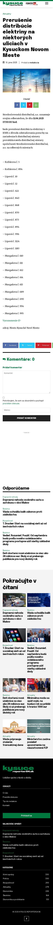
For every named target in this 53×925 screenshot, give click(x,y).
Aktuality (7, 14)
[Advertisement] (26, 460)
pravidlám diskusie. (11, 403)
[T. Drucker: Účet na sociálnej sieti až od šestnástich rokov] (14, 635)
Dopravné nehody (10, 497)
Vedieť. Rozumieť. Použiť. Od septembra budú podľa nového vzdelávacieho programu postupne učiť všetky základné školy (36, 660)
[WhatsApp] (36, 105)
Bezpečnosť (8, 521)
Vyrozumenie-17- (12, 320)
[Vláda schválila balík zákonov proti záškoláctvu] (38, 600)
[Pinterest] (29, 105)
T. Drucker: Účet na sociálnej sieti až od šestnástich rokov (14, 651)
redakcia (34, 62)
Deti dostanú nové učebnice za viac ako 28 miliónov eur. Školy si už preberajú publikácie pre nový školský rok (25, 556)
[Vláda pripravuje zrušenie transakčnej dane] (14, 726)
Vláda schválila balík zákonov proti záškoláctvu (38, 616)
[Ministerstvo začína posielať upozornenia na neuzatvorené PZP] (38, 726)
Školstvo (6, 509)
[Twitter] (23, 105)
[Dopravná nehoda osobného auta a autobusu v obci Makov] (14, 600)
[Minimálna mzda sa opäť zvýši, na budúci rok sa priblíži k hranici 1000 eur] (38, 685)
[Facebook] (17, 105)
